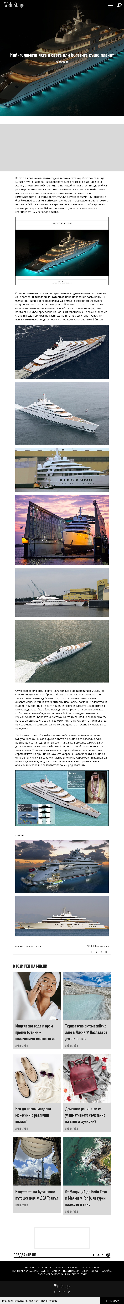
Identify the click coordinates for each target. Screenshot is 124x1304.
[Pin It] (101, 952)
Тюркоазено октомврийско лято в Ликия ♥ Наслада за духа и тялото (86, 1032)
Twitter (96, 952)
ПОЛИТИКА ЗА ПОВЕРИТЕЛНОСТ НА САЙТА (87, 1270)
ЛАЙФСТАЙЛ (62, 62)
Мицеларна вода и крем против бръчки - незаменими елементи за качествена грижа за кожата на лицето (35, 1038)
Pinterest (64, 1291)
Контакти (44, 1267)
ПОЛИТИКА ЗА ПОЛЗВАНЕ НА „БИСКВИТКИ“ (62, 1274)
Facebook (91, 952)
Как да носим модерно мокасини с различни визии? (33, 1115)
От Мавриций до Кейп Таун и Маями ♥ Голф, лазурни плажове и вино (86, 1198)
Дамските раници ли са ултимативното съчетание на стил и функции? (85, 1115)
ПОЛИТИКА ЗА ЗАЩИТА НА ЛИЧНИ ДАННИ (36, 1270)
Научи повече (49, 1300)
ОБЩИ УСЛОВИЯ (90, 1267)
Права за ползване (66, 1267)
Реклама (30, 1267)
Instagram (106, 952)
